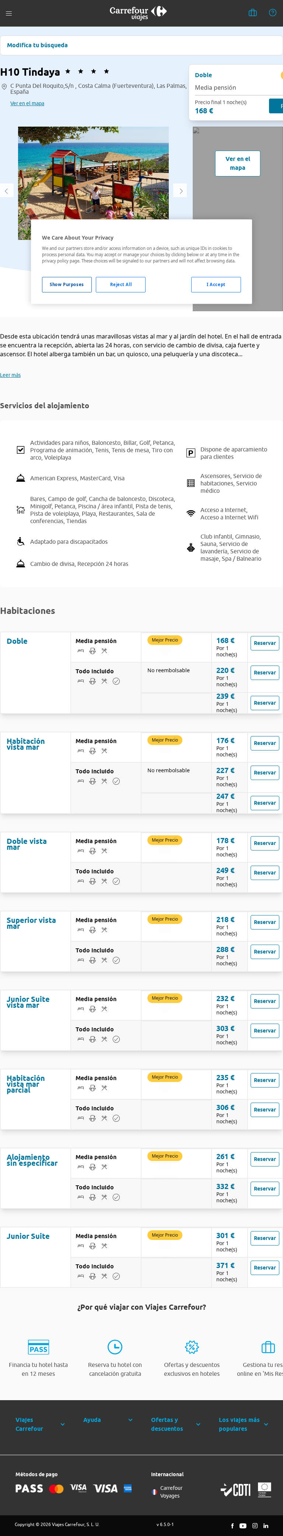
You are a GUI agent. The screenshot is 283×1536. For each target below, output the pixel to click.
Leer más (10, 375)
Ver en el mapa (27, 103)
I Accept (216, 284)
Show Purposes (67, 284)
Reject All (121, 284)
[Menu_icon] (9, 13)
